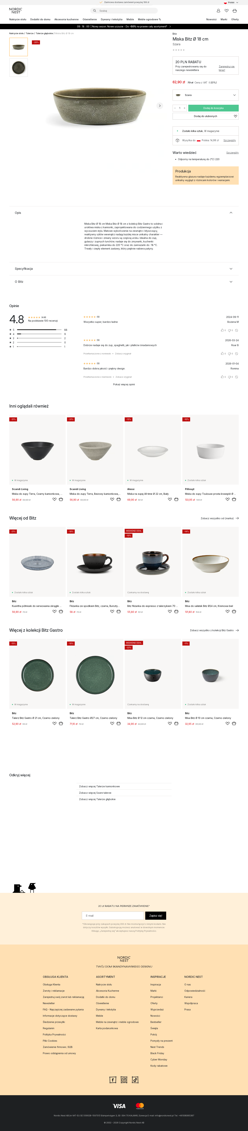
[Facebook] (112, 1079)
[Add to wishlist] (54, 499)
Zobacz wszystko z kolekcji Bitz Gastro (212, 630)
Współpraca (191, 1003)
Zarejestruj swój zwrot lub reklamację (63, 997)
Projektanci (156, 997)
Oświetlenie (90, 19)
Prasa (187, 1009)
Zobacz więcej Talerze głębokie (97, 799)
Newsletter (49, 1003)
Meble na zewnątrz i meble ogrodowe (117, 1022)
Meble (130, 19)
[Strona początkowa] (15, 10)
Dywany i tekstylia (111, 19)
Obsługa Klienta (51, 984)
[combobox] (231, 2)
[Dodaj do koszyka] (61, 499)
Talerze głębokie (44, 33)
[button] (179, 50)
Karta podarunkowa (107, 1028)
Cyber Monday (158, 1059)
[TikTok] (135, 1079)
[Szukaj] (95, 11)
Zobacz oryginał (123, 353)
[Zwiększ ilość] (184, 108)
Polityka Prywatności (54, 1034)
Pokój (153, 1034)
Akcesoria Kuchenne (107, 990)
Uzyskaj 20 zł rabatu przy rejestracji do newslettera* (127, 2)
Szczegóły (230, 140)
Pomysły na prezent (161, 1040)
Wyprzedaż (157, 1009)
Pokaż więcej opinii (124, 384)
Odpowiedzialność (194, 990)
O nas (187, 984)
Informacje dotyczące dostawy (60, 1015)
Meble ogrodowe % (149, 19)
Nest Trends (157, 1047)
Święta (154, 1028)
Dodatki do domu (40, 19)
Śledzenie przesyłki (54, 1022)
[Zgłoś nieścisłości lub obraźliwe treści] (236, 330)
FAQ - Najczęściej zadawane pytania (63, 1009)
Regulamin (48, 1028)
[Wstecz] (39, 105)
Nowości (211, 19)
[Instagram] (124, 1079)
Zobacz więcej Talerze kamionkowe (99, 786)
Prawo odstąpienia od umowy (59, 1053)
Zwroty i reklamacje (54, 990)
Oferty (235, 19)
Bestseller (155, 1022)
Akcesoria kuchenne (66, 19)
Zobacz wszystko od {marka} (217, 518)
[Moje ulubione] (227, 11)
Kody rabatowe (159, 1065)
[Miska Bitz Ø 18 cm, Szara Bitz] (99, 105)
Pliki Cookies (50, 1040)
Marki (224, 19)
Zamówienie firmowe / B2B (58, 1047)
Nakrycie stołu (17, 19)
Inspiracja (155, 984)
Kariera (188, 997)
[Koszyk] (235, 11)
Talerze (30, 33)
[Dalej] (159, 105)
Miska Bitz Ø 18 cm (64, 33)
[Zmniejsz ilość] (175, 108)
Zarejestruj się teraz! (227, 68)
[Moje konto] (218, 11)
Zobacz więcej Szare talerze (95, 792)
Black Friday (157, 1053)
